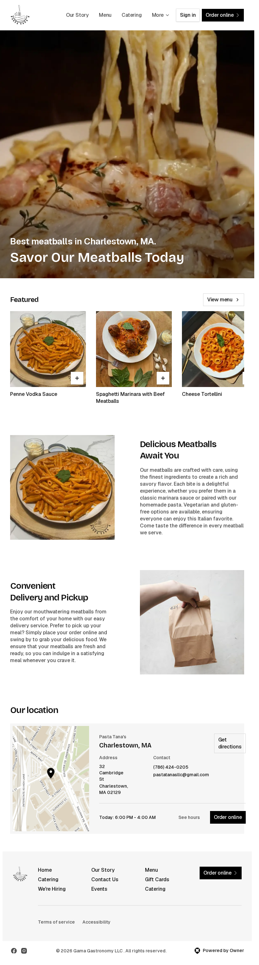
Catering (132, 15)
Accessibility (96, 922)
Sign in (188, 15)
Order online (228, 817)
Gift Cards (157, 879)
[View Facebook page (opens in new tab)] (14, 951)
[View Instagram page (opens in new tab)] (24, 951)
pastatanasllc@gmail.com (181, 775)
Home (45, 870)
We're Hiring (52, 889)
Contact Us (104, 879)
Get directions (230, 743)
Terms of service (56, 922)
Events (99, 889)
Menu (105, 15)
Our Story (77, 15)
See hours (189, 817)
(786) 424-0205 (170, 767)
